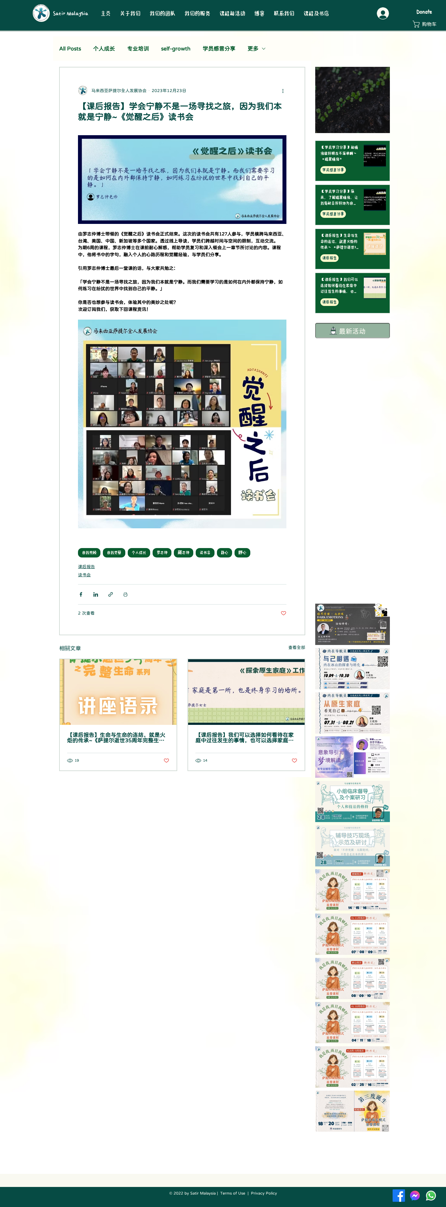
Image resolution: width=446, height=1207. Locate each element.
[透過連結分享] (110, 594)
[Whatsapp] (431, 1195)
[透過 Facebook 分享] (81, 594)
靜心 (242, 552)
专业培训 (138, 48)
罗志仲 (162, 552)
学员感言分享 (219, 48)
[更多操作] (282, 90)
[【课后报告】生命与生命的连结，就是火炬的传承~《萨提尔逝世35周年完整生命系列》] (118, 692)
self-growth (176, 48)
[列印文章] (125, 594)
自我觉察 (114, 552)
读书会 (205, 552)
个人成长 (104, 48)
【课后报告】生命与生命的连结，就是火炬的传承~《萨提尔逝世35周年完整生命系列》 (116, 737)
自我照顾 (89, 552)
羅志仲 (183, 552)
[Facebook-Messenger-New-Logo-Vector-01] (415, 1195)
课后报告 (86, 566)
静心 (224, 552)
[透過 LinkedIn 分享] (96, 594)
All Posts (70, 48)
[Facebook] (399, 1195)
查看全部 (296, 647)
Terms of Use (232, 1193)
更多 (253, 48)
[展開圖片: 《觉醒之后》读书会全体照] (278, 327)
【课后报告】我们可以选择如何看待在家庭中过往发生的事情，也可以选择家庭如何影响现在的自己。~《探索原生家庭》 (244, 737)
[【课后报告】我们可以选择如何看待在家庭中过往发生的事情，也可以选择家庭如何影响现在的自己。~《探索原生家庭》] (246, 692)
